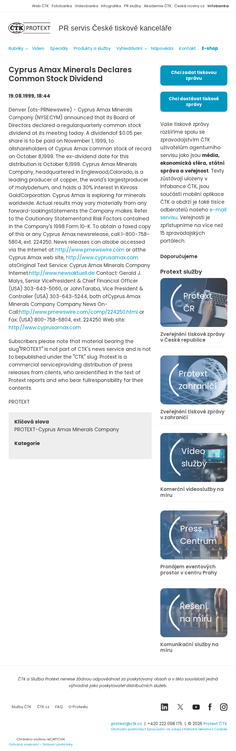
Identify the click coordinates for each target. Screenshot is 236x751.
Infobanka (218, 6)
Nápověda (162, 48)
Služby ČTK (21, 707)
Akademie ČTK (158, 6)
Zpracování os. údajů (163, 729)
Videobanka (86, 6)
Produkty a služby (92, 48)
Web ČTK (40, 6)
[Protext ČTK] (37, 725)
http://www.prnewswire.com (89, 249)
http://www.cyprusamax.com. (102, 257)
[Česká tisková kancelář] (34, 28)
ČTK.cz (43, 707)
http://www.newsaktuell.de (62, 273)
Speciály (59, 48)
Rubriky (16, 48)
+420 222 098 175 (165, 724)
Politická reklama (198, 729)
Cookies (220, 729)
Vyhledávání (129, 48)
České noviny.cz (189, 6)
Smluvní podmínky (58, 744)
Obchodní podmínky (127, 729)
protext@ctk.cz (126, 724)
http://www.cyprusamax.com (45, 327)
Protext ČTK (215, 724)
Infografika (111, 6)
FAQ (59, 707)
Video (38, 48)
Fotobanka (62, 6)
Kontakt (187, 48)
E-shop (210, 48)
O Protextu (78, 707)
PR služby (132, 6)
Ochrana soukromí (24, 744)
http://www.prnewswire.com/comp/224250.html (78, 312)
